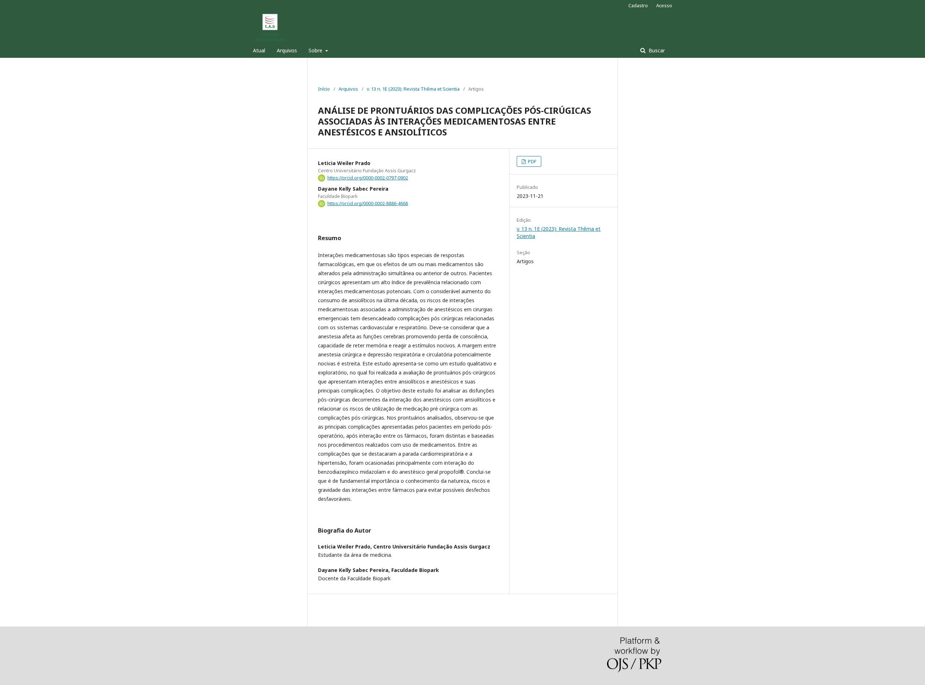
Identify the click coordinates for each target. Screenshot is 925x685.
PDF (531, 161)
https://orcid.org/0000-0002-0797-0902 (367, 178)
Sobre (316, 50)
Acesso (664, 5)
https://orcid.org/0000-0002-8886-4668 (367, 203)
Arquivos (287, 50)
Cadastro (638, 5)
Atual (259, 50)
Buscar (656, 50)
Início (324, 89)
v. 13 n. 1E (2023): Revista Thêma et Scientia (413, 89)
